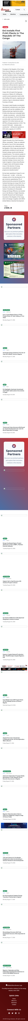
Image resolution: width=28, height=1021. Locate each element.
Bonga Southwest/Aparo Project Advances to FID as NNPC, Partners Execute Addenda (13, 544)
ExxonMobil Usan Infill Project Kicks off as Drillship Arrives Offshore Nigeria (13, 701)
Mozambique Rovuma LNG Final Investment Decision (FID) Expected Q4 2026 (14, 933)
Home (4, 14)
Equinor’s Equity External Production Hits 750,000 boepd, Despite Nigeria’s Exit (13, 656)
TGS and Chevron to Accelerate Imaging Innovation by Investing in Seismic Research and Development (13, 859)
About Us (14, 1000)
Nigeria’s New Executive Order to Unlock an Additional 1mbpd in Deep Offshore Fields (13, 815)
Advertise (13, 14)
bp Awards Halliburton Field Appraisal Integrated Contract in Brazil (13, 618)
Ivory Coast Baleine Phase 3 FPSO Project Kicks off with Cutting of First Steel (13, 316)
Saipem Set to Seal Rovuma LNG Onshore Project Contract (12, 581)
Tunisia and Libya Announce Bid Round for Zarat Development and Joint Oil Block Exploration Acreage (14, 429)
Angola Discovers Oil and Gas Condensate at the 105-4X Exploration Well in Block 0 (13, 739)
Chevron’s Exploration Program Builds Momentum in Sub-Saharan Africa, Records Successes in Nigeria (13, 777)
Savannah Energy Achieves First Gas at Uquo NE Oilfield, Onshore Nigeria (14, 353)
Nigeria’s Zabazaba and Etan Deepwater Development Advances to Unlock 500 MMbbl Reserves (13, 972)
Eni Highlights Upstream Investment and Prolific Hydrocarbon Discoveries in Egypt (13, 391)
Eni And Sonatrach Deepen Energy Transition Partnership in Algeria (12, 896)
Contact (17, 9)
